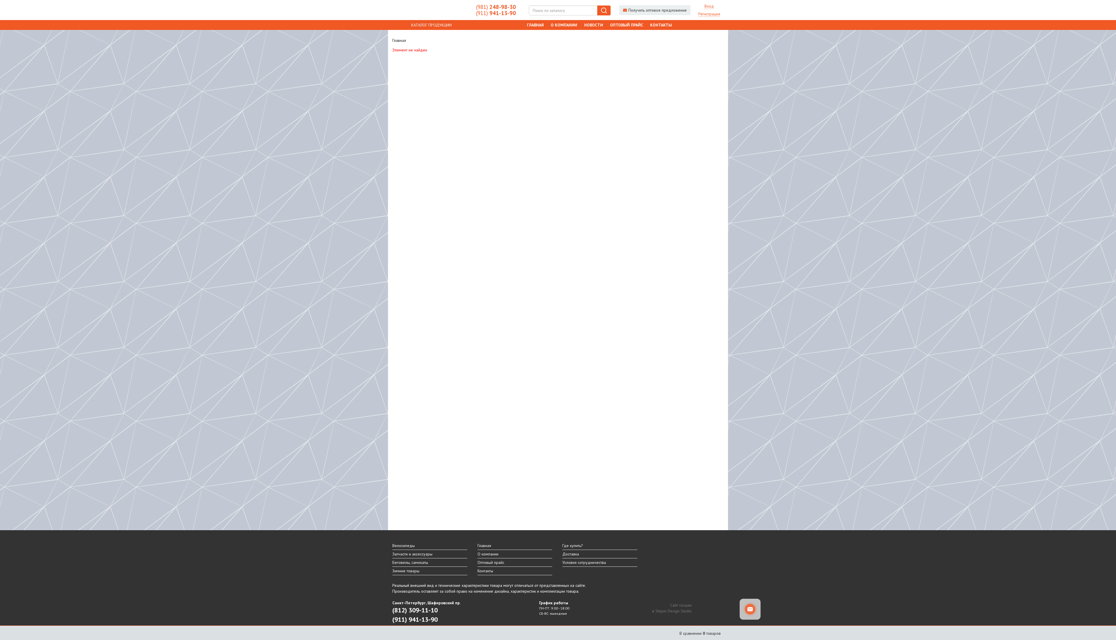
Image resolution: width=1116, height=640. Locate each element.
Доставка (570, 554)
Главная (535, 25)
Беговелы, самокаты (410, 562)
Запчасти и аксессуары (412, 554)
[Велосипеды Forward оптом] (430, 10)
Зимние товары (405, 570)
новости (593, 25)
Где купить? (572, 545)
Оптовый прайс (626, 25)
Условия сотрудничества (584, 562)
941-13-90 (496, 13)
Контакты (661, 25)
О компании (564, 25)
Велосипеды (403, 545)
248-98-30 (496, 6)
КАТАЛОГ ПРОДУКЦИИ (431, 25)
